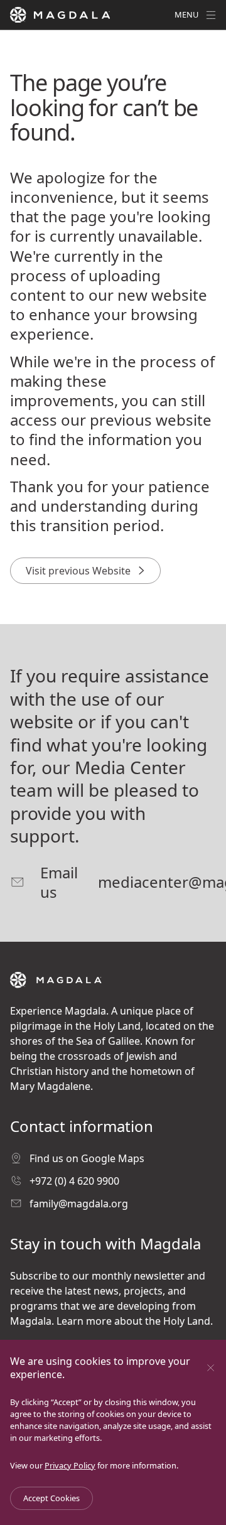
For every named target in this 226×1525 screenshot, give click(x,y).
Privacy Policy (70, 1465)
